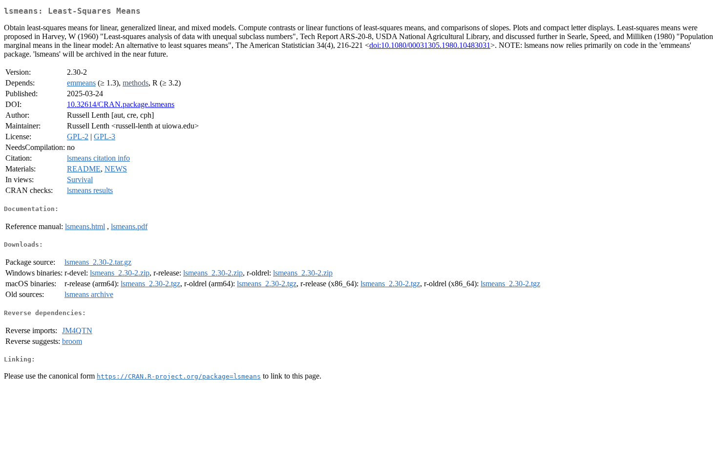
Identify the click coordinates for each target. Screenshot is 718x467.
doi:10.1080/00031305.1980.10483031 (429, 45)
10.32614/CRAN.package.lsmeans (120, 104)
